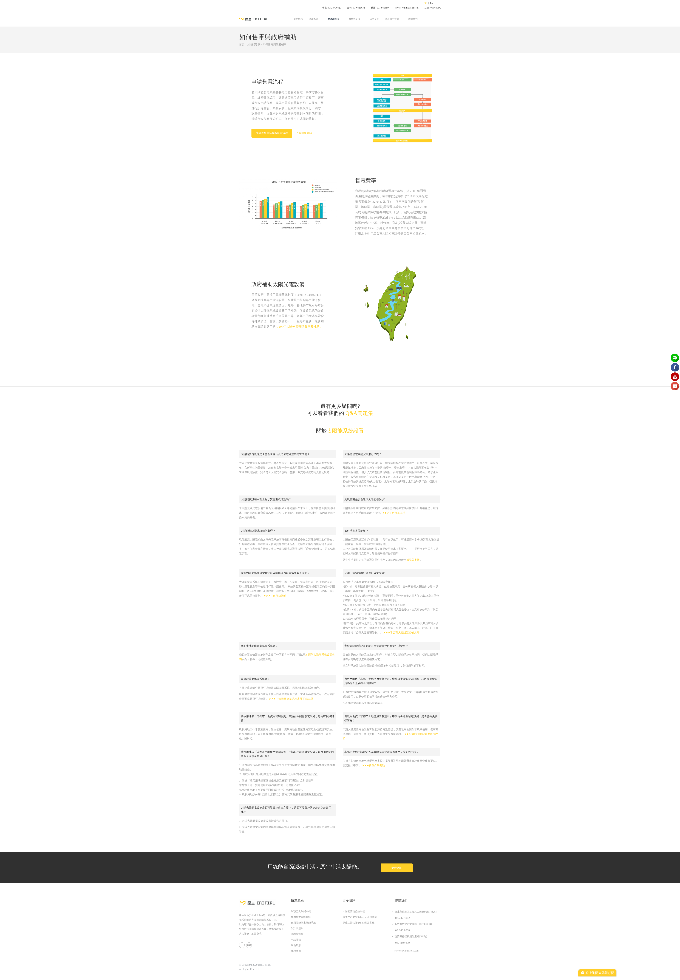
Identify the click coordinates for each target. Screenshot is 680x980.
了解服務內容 (304, 133)
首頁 (241, 44)
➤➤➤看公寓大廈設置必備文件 (401, 632)
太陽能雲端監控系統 (354, 911)
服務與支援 (413, 559)
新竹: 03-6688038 (356, 7)
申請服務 (296, 939)
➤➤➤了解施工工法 (393, 512)
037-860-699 (402, 942)
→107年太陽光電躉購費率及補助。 (299, 326)
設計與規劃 (297, 928)
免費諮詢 (396, 867)
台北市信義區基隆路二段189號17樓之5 (416, 911)
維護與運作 (297, 934)
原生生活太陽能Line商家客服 (359, 922)
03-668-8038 (402, 930)
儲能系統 (313, 19)
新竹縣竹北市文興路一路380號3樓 (413, 924)
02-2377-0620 (403, 917)
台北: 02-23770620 (331, 7)
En (431, 3)
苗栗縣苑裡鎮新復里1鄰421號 (411, 936)
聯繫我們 (413, 19)
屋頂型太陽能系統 (301, 911)
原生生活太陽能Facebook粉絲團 (360, 917)
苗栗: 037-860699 (380, 7)
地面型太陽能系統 (301, 917)
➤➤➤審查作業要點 (373, 765)
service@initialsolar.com (406, 7)
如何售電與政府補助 (275, 44)
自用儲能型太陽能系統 (303, 922)
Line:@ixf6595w (432, 7)
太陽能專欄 (333, 19)
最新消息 (298, 19)
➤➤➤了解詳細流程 (275, 595)
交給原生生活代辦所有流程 (272, 133)
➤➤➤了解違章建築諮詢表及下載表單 (291, 698)
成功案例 (374, 19)
